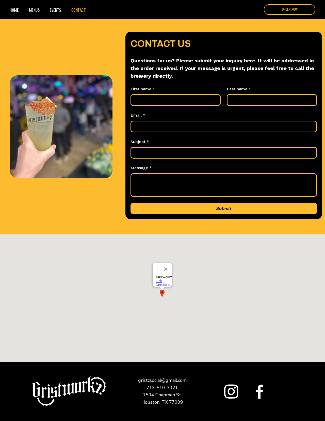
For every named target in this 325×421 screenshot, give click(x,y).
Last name (239, 89)
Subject (140, 141)
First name (143, 89)
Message (141, 167)
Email (138, 115)
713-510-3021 (162, 388)
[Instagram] (231, 391)
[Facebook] (259, 391)
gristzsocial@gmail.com (162, 380)
